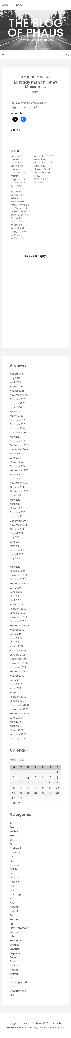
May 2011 (14, 546)
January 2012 (17, 516)
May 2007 (15, 688)
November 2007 (19, 663)
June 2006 (16, 717)
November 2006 (19, 709)
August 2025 (17, 390)
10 (21, 782)
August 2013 (16, 474)
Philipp (33, 77)
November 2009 (19, 575)
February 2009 (18, 608)
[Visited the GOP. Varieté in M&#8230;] (45, 169)
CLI (11, 844)
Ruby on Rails (17, 940)
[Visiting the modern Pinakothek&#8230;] (22, 171)
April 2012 (15, 504)
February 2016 (18, 441)
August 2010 (17, 554)
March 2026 (16, 386)
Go (11, 873)
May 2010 (15, 566)
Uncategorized (18, 982)
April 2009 (15, 600)
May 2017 (15, 436)
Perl (12, 915)
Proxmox (15, 932)
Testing (14, 965)
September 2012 (19, 491)
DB (11, 856)
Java (12, 890)
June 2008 (16, 638)
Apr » (20, 802)
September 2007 (19, 671)
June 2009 (16, 592)
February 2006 (18, 734)
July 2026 (15, 378)
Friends (18, 4)
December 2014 (19, 449)
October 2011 (17, 529)
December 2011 (18, 520)
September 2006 (19, 713)
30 (13, 798)
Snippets (15, 953)
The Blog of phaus (36, 28)
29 (57, 793)
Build (12, 835)
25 (28, 793)
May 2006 (15, 721)
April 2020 (15, 411)
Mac (12, 898)
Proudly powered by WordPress (46, 1027)
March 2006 (17, 730)
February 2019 (18, 424)
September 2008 (19, 625)
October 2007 (18, 667)
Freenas (14, 865)
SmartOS (15, 949)
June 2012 (15, 495)
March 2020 (16, 415)
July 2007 (15, 680)
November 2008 (19, 617)
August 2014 (17, 453)
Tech (13, 961)
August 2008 (17, 629)
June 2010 (15, 562)
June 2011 (15, 541)
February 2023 (18, 399)
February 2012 (17, 512)
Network (14, 907)
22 (57, 788)
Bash (12, 827)
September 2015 (19, 445)
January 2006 (18, 738)
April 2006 (15, 726)
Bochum (15, 831)
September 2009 (19, 583)
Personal (15, 919)
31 (21, 798)
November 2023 (19, 395)
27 (42, 793)
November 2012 (18, 483)
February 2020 (18, 420)
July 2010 (15, 558)
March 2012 (16, 508)
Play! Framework (19, 928)
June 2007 (16, 684)
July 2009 (15, 587)
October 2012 (17, 487)
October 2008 (18, 621)
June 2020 (16, 407)
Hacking (14, 881)
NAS (12, 902)
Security (14, 944)
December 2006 (19, 705)
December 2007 (19, 659)
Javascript (16, 894)
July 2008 (15, 634)
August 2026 (17, 374)
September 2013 (19, 470)
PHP (12, 923)
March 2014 (16, 462)
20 (42, 788)
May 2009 (15, 596)
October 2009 (18, 579)
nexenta (14, 911)
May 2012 (15, 499)
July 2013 (15, 478)
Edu (12, 861)
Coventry (15, 852)
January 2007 (18, 701)
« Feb (13, 802)
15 (57, 782)
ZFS (12, 995)
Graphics (15, 877)
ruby (12, 936)
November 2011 (18, 525)
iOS (12, 886)
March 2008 (17, 646)
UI (11, 978)
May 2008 (15, 642)
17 (21, 788)
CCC (12, 840)
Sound (13, 957)
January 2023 (17, 403)
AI (11, 823)
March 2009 (17, 604)
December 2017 (19, 432)
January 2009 (18, 613)
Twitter (35, 92)
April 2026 (15, 382)
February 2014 (18, 466)
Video (13, 986)
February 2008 (18, 650)
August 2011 (16, 533)
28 (50, 793)
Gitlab (13, 869)
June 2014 (15, 457)
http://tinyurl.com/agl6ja (25, 107)
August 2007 (17, 675)
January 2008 (18, 654)
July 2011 (14, 537)
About (6, 4)
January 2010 (17, 571)
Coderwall (15, 848)
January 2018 (17, 428)
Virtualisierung (18, 990)
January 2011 (17, 550)
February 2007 (18, 696)
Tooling (14, 969)
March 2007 (17, 692)
